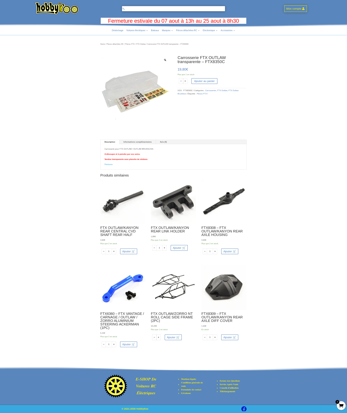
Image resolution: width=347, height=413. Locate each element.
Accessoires (226, 30)
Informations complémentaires (137, 142)
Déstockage (117, 30)
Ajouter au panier (204, 81)
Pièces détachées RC (186, 30)
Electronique (209, 30)
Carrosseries (210, 90)
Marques (166, 30)
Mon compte (293, 8)
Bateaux (155, 30)
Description (110, 142)
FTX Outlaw (141, 44)
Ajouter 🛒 (128, 251)
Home (102, 44)
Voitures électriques (135, 30)
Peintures (109, 164)
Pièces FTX (130, 44)
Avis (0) (163, 142)
